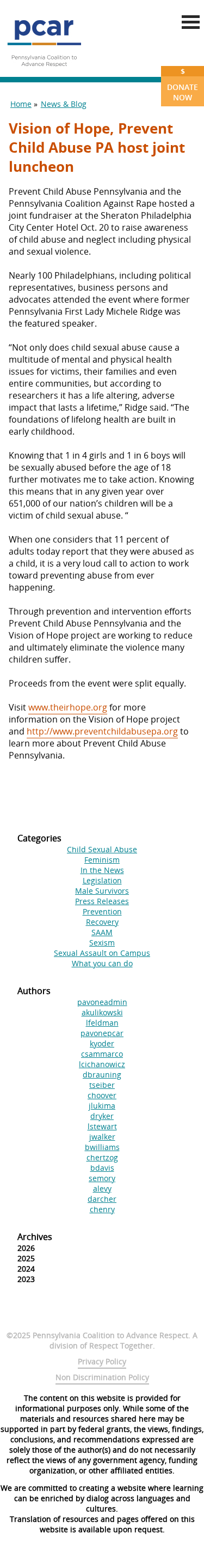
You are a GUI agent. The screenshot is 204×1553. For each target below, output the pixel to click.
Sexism (102, 942)
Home (21, 104)
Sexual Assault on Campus (102, 953)
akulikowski (102, 1012)
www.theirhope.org (67, 707)
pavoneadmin (102, 1002)
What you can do (102, 963)
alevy (102, 1188)
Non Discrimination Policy (102, 1377)
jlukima (102, 1105)
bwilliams (102, 1147)
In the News (102, 870)
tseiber (102, 1085)
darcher (102, 1199)
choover (102, 1095)
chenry (102, 1209)
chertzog (102, 1157)
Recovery (102, 922)
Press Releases (102, 901)
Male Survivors (102, 891)
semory (102, 1178)
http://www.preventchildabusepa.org (102, 731)
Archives (34, 1237)
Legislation (102, 880)
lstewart (102, 1126)
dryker (102, 1116)
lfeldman (102, 1023)
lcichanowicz (102, 1064)
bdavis (102, 1168)
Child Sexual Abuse (102, 849)
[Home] (44, 71)
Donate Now (182, 84)
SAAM (102, 932)
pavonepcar (102, 1033)
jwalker (102, 1136)
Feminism (102, 859)
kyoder (102, 1043)
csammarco (102, 1054)
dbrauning (102, 1074)
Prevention (102, 911)
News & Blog (63, 104)
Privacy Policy (102, 1361)
